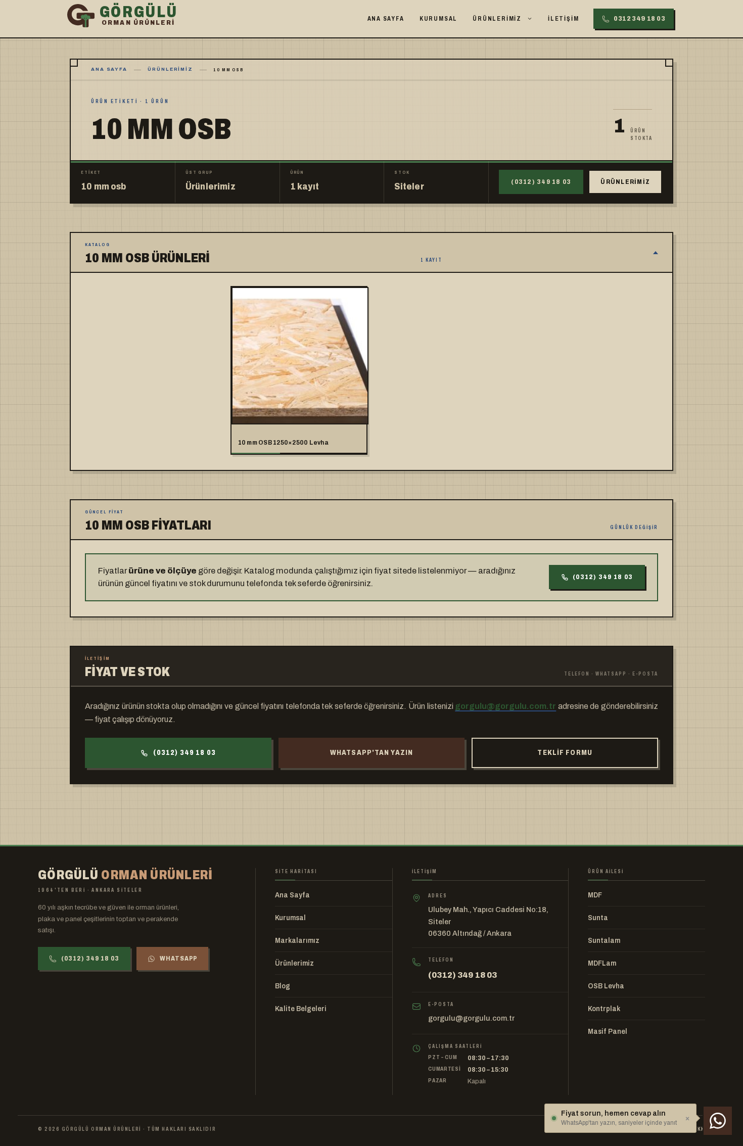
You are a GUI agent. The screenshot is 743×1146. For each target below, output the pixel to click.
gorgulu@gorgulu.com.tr (505, 706)
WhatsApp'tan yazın (371, 752)
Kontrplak (604, 1009)
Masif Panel (607, 1031)
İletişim (563, 18)
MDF (595, 895)
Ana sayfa (109, 69)
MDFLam (602, 963)
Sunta (598, 918)
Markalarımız (297, 940)
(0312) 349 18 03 (541, 181)
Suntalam (604, 940)
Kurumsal (438, 18)
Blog (282, 986)
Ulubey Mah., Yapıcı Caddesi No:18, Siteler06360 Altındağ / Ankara (488, 921)
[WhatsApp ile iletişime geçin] (718, 1121)
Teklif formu (564, 752)
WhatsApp (178, 958)
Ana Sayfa (385, 18)
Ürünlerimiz (497, 18)
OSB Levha (606, 986)
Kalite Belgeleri (301, 1009)
